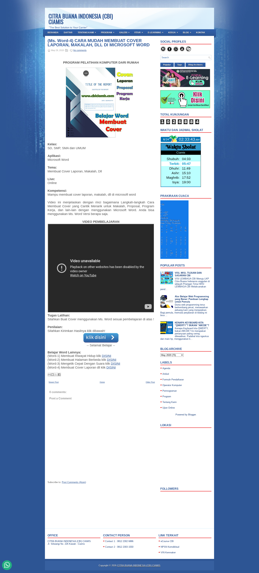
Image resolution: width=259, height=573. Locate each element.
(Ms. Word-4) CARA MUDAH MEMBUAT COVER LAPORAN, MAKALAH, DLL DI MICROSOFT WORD (99, 43)
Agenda (166, 368)
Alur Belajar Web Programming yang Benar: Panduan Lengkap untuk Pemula (192, 299)
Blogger (192, 414)
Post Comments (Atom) (74, 482)
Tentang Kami (87, 32)
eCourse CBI (167, 541)
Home (102, 382)
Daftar (68, 32)
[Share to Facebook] (59, 374)
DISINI (106, 356)
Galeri (124, 32)
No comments (80, 50)
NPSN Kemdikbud (170, 547)
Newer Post (54, 382)
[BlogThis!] (52, 374)
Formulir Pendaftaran (173, 379)
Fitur (138, 32)
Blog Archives (195, 65)
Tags (179, 65)
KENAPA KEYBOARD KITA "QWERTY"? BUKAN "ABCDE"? (192, 324)
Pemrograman (169, 391)
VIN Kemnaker (168, 552)
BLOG (187, 32)
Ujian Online (168, 407)
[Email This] (49, 374)
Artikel (165, 374)
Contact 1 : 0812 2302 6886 (119, 541)
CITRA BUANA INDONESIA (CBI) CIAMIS (80, 19)
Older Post (150, 382)
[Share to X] (56, 374)
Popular (167, 65)
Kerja (173, 32)
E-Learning (155, 32)
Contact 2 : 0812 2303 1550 (119, 547)
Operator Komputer (172, 385)
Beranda (53, 32)
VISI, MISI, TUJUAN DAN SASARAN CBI (188, 274)
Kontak (200, 32)
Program (107, 32)
